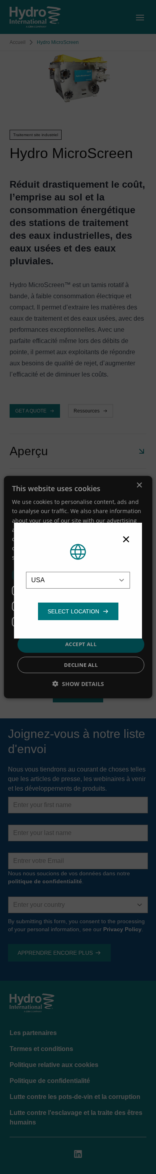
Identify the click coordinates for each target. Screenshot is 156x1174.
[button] (73, 611)
